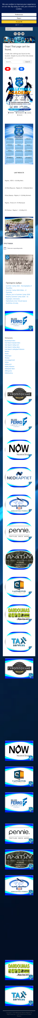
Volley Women (9, 366)
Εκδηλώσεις (9, 373)
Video (7, 362)
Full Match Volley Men (12, 347)
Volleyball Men (10, 369)
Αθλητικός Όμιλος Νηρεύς (23, 1012)
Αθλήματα (8, 371)
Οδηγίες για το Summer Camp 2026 (18, 294)
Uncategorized (10, 360)
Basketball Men (10, 341)
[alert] (19, 248)
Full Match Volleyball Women (14, 349)
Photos (7, 358)
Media (7, 351)
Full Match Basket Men (12, 343)
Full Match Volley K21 (12, 345)
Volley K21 (8, 364)
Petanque (8, 356)
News (7, 354)
